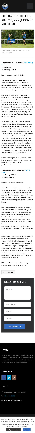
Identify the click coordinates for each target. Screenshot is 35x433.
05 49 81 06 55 (9, 396)
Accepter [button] (26, 430)
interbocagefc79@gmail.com (13, 400)
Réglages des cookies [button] (13, 430)
